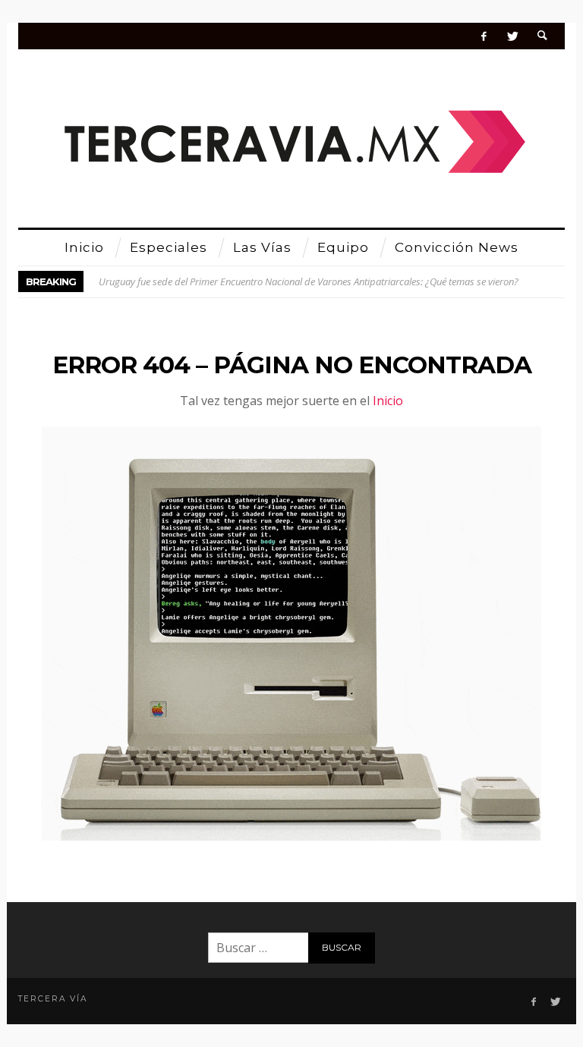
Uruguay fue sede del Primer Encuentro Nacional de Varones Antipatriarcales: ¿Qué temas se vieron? (308, 281)
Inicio (388, 400)
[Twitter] (512, 36)
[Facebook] (484, 36)
